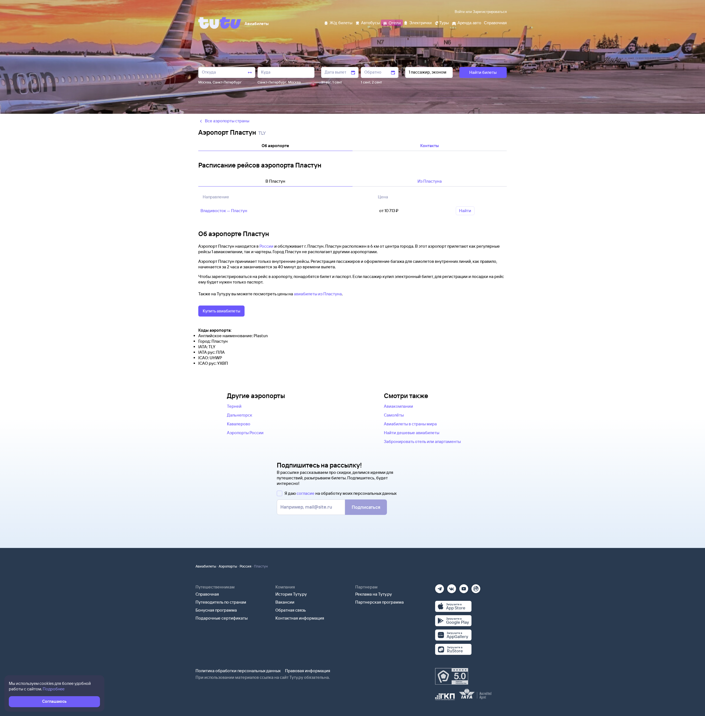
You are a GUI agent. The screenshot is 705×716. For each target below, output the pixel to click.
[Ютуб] (463, 587)
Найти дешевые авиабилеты (411, 432)
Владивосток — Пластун (223, 210)
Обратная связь (290, 610)
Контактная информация (299, 618)
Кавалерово (238, 423)
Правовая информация (307, 670)
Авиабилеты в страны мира (410, 423)
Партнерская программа (379, 602)
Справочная (207, 594)
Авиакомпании (398, 406)
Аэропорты (228, 566)
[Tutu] (219, 23)
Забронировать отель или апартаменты (422, 441)
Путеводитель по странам (221, 602)
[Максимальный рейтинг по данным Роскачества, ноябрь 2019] (451, 676)
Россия (245, 566)
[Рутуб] (475, 587)
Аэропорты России (245, 432)
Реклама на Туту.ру (373, 594)
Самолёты (394, 415)
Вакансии (284, 602)
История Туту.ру (291, 594)
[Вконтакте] (451, 587)
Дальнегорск (239, 415)
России (266, 246)
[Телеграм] (439, 587)
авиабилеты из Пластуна (318, 293)
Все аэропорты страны (227, 120)
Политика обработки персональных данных (238, 670)
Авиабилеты (206, 566)
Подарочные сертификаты (222, 618)
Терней (234, 406)
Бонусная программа (216, 610)
